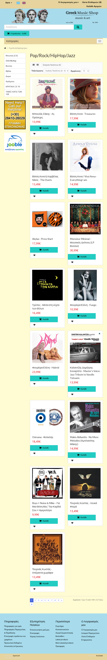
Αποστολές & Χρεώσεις (13, 646)
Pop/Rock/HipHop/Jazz (18, 48)
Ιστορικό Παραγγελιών (90, 633)
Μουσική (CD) (12, 56)
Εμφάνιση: (76, 71)
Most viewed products (64, 643)
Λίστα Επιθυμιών (88, 636)
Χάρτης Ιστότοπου (37, 636)
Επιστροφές (34, 633)
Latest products (62, 640)
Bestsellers (60, 636)
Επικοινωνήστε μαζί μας (39, 630)
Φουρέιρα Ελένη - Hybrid (45, 367)
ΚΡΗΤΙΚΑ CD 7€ (13, 86)
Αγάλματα (10, 81)
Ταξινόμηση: (37, 71)
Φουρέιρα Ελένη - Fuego (83, 304)
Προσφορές (60, 646)
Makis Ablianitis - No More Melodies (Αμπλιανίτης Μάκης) (84, 441)
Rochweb (99, 656)
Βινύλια (9, 66)
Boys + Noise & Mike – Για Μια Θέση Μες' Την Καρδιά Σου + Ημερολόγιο (46, 506)
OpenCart (16, 656)
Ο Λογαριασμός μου (67, 2)
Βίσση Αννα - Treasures (82, 113)
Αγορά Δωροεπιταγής (64, 633)
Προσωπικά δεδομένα (13, 643)
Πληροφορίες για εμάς (13, 626)
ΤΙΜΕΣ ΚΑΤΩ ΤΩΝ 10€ (14, 93)
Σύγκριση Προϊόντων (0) (52, 65)
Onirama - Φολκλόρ (42, 437)
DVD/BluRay (11, 61)
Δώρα (8, 76)
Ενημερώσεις (86, 640)
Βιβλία (8, 71)
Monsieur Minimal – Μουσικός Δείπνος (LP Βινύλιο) (82, 242)
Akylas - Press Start (42, 238)
